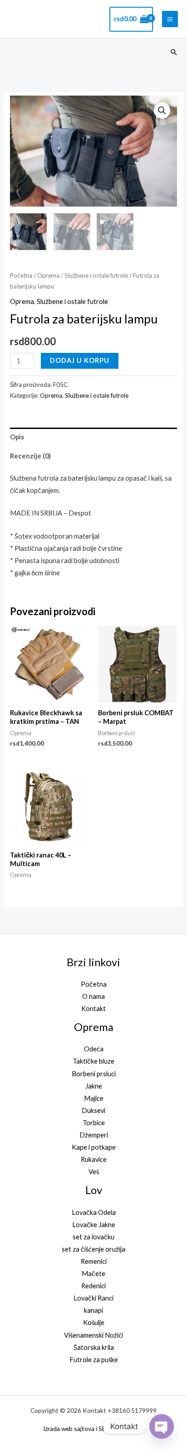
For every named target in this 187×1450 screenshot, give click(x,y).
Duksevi (93, 1110)
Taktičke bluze (93, 1061)
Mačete (93, 1273)
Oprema (48, 275)
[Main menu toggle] (170, 19)
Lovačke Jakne (93, 1224)
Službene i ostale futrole (96, 275)
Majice (93, 1098)
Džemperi (93, 1135)
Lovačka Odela (94, 1212)
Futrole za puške (93, 1359)
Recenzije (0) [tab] (30, 456)
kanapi (93, 1310)
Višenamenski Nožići (93, 1335)
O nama (93, 996)
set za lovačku (93, 1237)
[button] (174, 52)
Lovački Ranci (93, 1298)
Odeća (93, 1049)
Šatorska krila (94, 1347)
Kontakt (93, 1008)
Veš (94, 1171)
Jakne (93, 1086)
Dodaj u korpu (79, 360)
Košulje (93, 1322)
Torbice (94, 1123)
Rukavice (94, 1159)
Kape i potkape (94, 1147)
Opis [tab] (17, 437)
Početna (21, 275)
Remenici (94, 1261)
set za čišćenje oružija (93, 1249)
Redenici (93, 1286)
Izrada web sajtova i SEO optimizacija (93, 1428)
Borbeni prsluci (94, 1074)
